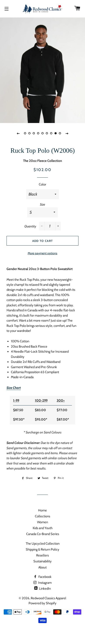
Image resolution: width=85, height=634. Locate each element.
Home (42, 510)
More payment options (42, 253)
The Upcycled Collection (43, 544)
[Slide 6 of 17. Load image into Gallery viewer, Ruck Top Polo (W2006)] (25, 133)
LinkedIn (44, 589)
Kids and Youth (43, 528)
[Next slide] (67, 133)
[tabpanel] (42, 69)
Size (42, 204)
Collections (42, 516)
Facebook (44, 577)
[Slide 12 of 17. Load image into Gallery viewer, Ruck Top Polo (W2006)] (51, 133)
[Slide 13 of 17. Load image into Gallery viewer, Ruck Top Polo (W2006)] (55, 133)
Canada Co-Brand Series (42, 534)
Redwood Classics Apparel (48, 598)
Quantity (30, 226)
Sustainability (42, 561)
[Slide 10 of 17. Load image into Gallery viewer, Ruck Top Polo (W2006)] (42, 133)
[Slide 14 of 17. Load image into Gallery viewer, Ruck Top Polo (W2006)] (60, 133)
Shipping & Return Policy (42, 549)
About (42, 567)
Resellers (42, 555)
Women (42, 522)
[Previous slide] (18, 133)
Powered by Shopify (42, 603)
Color (42, 184)
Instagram (44, 583)
